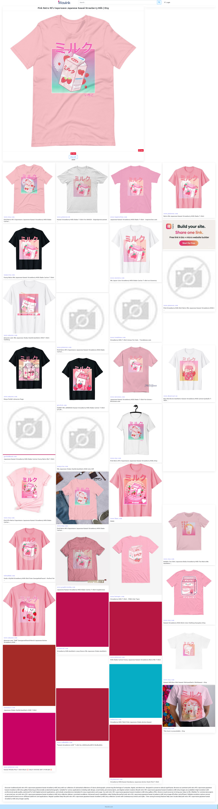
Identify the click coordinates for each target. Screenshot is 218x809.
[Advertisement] (73, 258)
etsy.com (73, 157)
